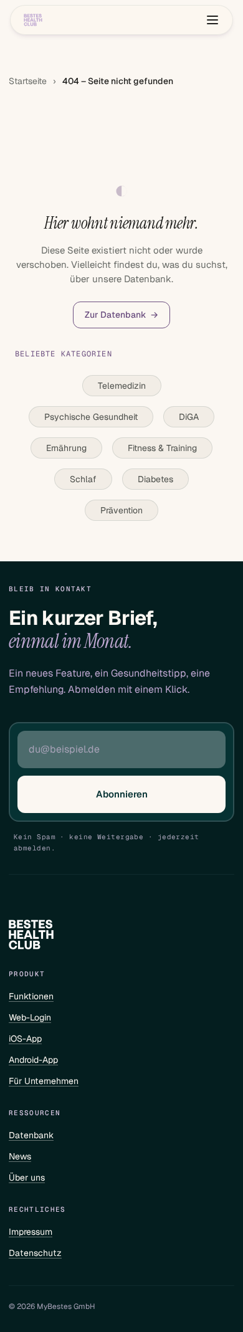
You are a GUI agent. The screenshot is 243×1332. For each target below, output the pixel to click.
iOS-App (25, 1038)
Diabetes (155, 479)
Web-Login (30, 1017)
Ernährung (66, 448)
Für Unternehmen (44, 1081)
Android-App (33, 1059)
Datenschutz (35, 1252)
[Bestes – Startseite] (33, 20)
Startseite (28, 81)
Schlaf (83, 479)
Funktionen (31, 996)
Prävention (121, 510)
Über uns (27, 1177)
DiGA (189, 416)
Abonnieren (122, 794)
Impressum (30, 1231)
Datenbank (31, 1135)
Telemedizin (122, 385)
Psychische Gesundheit (91, 416)
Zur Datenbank (121, 314)
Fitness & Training (162, 448)
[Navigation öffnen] (212, 20)
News (20, 1156)
